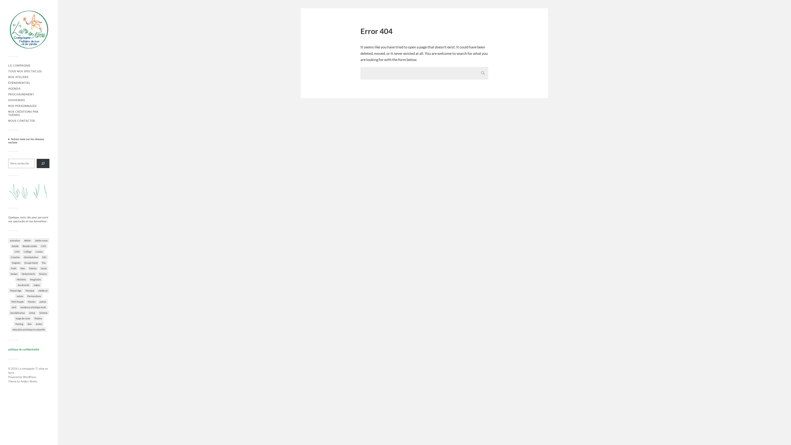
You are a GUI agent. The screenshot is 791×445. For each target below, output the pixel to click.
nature (20, 296)
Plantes (31, 301)
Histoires (21, 279)
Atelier (27, 240)
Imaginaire (35, 279)
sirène (32, 313)
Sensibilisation (17, 313)
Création (15, 257)
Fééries (33, 268)
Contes (39, 251)
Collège (28, 251)
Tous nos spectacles (25, 71)
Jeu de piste (23, 285)
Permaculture (34, 296)
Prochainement (21, 94)
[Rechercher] (43, 163)
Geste (44, 268)
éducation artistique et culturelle (29, 329)
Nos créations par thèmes (23, 113)
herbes (14, 274)
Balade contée (30, 246)
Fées (22, 268)
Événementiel (19, 82)
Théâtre (38, 318)
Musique (30, 290)
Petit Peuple (17, 301)
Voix (29, 324)
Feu (44, 262)
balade (15, 246)
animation (15, 240)
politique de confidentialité (23, 349)
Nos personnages (22, 106)
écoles (39, 324)
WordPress (29, 377)
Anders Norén (29, 381)
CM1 (43, 246)
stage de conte (23, 318)
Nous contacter (21, 120)
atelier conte (41, 240)
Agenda (14, 88)
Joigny (36, 285)
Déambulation (31, 257)
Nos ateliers (18, 77)
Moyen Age (15, 290)
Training (19, 324)
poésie (43, 301)
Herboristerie (28, 274)
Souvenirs (16, 100)
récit (14, 307)
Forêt (13, 268)
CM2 (17, 251)
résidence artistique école (33, 307)
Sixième (43, 313)
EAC (44, 257)
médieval (43, 290)
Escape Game (31, 262)
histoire (43, 274)
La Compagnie (19, 65)
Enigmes (16, 262)
